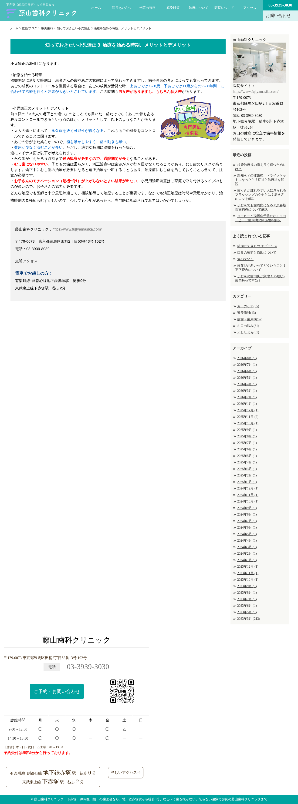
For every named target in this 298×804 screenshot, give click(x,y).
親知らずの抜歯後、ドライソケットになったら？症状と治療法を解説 (260, 180)
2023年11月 (247, 573)
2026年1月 (247, 403)
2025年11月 (247, 417)
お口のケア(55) (248, 306)
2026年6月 (247, 371)
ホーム (96, 8)
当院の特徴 (147, 8)
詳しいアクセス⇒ (126, 772)
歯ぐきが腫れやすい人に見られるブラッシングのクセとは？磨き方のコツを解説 (260, 195)
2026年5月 (247, 377)
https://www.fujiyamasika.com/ (77, 229)
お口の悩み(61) (248, 326)
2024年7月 (247, 521)
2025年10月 (247, 423)
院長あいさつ (122, 8)
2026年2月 (247, 397)
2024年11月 (247, 495)
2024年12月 (247, 488)
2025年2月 (247, 475)
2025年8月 (247, 436)
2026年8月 (247, 358)
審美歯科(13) (246, 313)
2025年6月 (247, 449)
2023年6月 (247, 605)
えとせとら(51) (248, 332)
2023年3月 (248, 618)
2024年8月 (247, 514)
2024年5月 (247, 534)
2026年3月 (247, 390)
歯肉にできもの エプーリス (257, 246)
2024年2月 (247, 553)
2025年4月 (247, 462)
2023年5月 (247, 612)
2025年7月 (247, 443)
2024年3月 (247, 547)
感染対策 (172, 8)
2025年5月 (247, 456)
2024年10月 (247, 501)
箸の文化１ (245, 259)
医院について (224, 8)
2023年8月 (247, 592)
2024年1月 (247, 560)
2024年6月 (247, 527)
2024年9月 (247, 508)
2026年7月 (247, 364)
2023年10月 (247, 579)
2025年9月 (247, 430)
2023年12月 (247, 566)
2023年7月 (247, 599)
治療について (198, 8)
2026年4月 (247, 384)
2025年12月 (247, 410)
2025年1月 (247, 482)
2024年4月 (247, 540)
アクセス (249, 8)
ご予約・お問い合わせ (57, 691)
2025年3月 (247, 469)
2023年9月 (247, 586)
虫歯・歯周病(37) (249, 319)
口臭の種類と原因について (256, 252)
